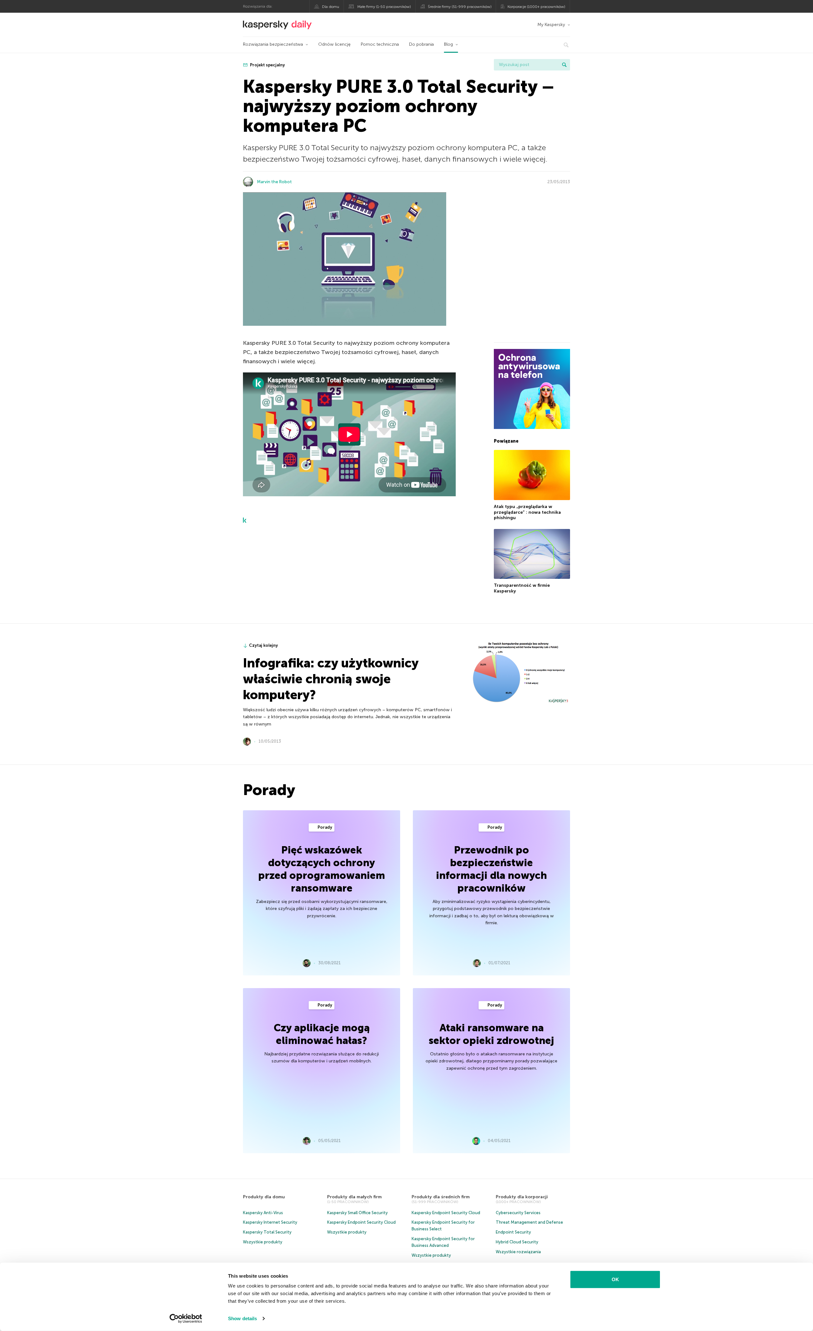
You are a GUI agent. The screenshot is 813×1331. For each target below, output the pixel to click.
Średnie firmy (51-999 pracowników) (460, 6)
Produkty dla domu (264, 1197)
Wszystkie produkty (262, 1242)
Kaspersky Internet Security (270, 1222)
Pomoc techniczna (380, 44)
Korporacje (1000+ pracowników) (536, 6)
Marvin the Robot (274, 181)
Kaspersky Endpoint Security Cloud (361, 1222)
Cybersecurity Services (518, 1212)
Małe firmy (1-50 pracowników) (384, 6)
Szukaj (564, 64)
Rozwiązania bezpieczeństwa (273, 44)
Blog (448, 44)
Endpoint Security (513, 1232)
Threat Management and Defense (529, 1222)
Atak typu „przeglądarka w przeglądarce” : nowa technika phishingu (527, 512)
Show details (242, 1318)
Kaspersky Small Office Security (357, 1212)
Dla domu (330, 6)
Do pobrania (421, 44)
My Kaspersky (551, 24)
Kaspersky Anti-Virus (263, 1212)
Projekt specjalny (267, 65)
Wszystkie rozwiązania (518, 1251)
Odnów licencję (334, 44)
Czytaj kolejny (263, 645)
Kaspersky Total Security (267, 1232)
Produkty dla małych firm (354, 1197)
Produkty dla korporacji (522, 1197)
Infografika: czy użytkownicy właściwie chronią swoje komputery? (330, 678)
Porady (324, 827)
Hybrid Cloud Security (517, 1242)
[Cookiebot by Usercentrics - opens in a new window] (186, 1318)
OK (615, 1279)
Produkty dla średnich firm (441, 1197)
